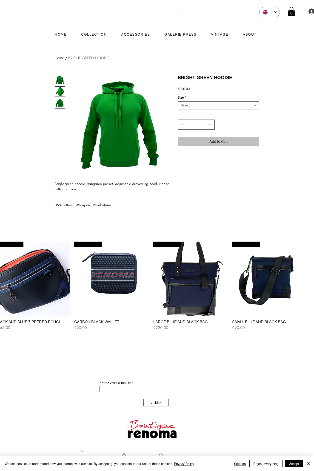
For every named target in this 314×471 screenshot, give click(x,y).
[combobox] (218, 105)
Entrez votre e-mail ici (115, 382)
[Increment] (210, 124)
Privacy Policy (184, 463)
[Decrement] (182, 124)
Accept (294, 463)
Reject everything (266, 463)
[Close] (308, 463)
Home (59, 58)
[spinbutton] (196, 124)
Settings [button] (240, 463)
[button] (291, 11)
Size (182, 97)
